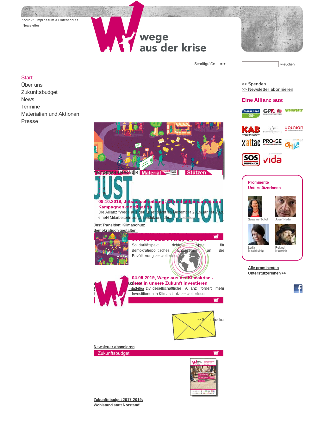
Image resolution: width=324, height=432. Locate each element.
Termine (30, 107)
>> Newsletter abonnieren (267, 89)
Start (27, 78)
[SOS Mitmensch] (251, 163)
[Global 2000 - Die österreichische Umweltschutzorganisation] (251, 115)
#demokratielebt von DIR (116, 172)
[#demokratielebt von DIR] (158, 168)
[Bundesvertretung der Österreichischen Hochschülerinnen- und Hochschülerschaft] (294, 147)
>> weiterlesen (186, 217)
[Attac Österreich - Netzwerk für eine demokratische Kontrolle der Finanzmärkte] (251, 143)
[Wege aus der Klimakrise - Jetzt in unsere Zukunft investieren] (111, 307)
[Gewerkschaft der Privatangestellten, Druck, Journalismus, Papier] (272, 112)
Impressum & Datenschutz (57, 20)
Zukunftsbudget (39, 92)
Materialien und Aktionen (50, 114)
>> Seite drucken (211, 320)
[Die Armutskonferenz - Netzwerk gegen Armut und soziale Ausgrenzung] (272, 130)
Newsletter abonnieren (114, 347)
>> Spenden (254, 83)
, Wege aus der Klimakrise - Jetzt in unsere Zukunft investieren (172, 280)
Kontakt (28, 20)
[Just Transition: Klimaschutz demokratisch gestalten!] (158, 221)
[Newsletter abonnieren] (158, 343)
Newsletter (30, 25)
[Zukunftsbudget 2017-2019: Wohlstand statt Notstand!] (158, 396)
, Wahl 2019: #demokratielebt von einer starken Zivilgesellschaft (174, 237)
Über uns (32, 85)
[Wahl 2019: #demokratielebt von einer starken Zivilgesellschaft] (111, 264)
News (27, 99)
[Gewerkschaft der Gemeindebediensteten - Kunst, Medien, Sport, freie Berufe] (294, 128)
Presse (29, 121)
